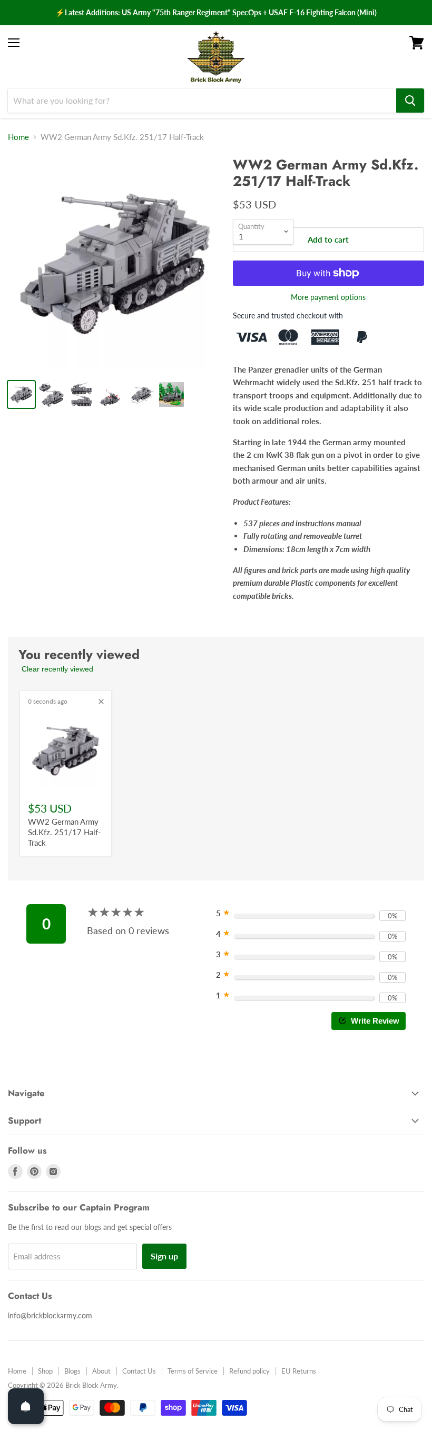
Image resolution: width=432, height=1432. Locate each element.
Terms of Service (193, 1371)
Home (18, 137)
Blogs (72, 1371)
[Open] (26, 1406)
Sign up (164, 1256)
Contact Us (139, 1371)
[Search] (410, 100)
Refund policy (249, 1371)
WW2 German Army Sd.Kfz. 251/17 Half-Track (64, 832)
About (101, 1371)
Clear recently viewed (57, 669)
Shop (45, 1371)
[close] (101, 701)
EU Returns (298, 1371)
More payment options (328, 297)
